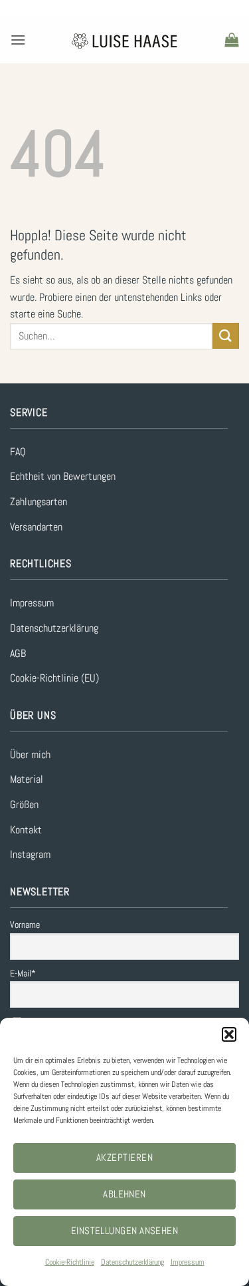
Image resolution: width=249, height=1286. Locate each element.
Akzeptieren (124, 1157)
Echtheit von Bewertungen (63, 476)
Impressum (188, 1262)
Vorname (25, 925)
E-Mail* (23, 973)
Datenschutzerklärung (132, 1262)
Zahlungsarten (38, 502)
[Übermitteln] (225, 336)
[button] (229, 1034)
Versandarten (36, 527)
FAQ (18, 452)
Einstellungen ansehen (124, 1230)
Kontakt (26, 830)
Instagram (30, 854)
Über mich (30, 754)
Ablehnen (124, 1193)
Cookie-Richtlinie (69, 1262)
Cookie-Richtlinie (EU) (54, 678)
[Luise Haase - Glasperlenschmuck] (124, 40)
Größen (24, 804)
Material (26, 779)
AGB (18, 653)
